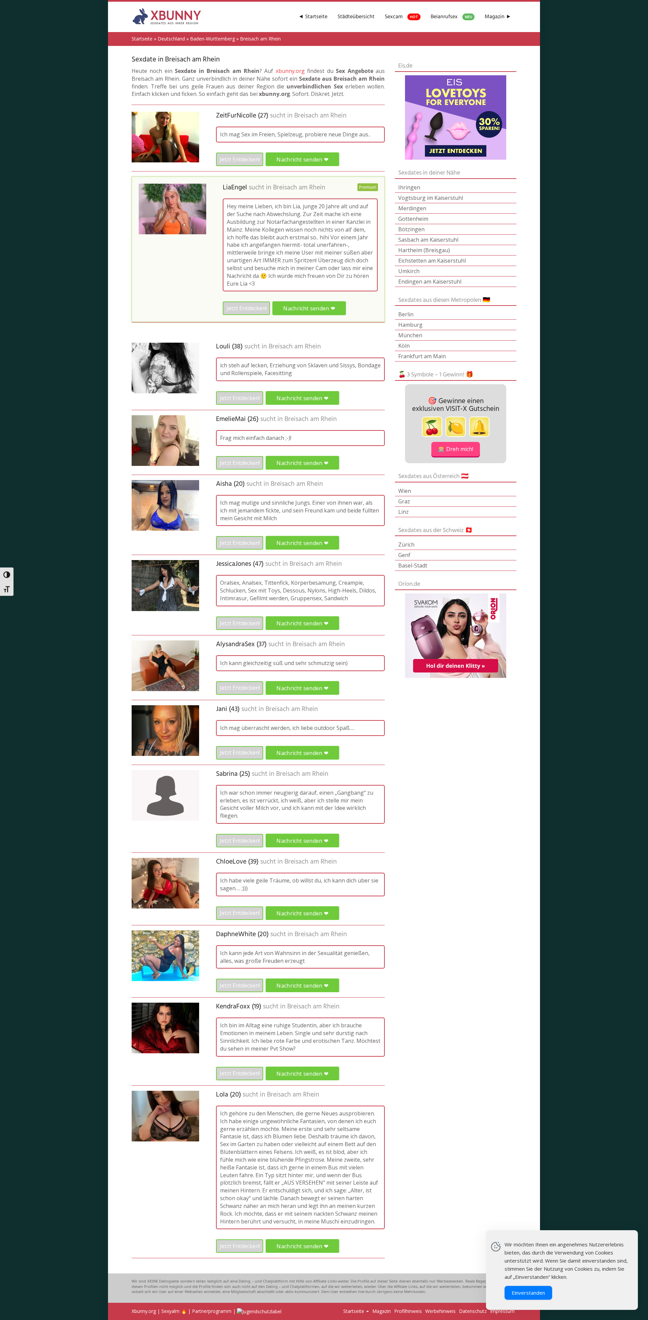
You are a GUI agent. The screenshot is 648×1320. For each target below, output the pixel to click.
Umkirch (409, 271)
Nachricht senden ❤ (302, 159)
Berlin (405, 314)
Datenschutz (473, 1311)
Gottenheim (413, 218)
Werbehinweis (440, 1311)
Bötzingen (411, 229)
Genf (404, 555)
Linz (403, 512)
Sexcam (401, 16)
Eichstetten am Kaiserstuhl (432, 260)
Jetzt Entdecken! (240, 159)
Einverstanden (528, 1292)
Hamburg (410, 324)
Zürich (406, 544)
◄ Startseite (312, 16)
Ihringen (409, 187)
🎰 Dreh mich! (455, 449)
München (410, 335)
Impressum (502, 1311)
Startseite (142, 38)
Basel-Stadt (412, 565)
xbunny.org (290, 71)
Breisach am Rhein (320, 116)
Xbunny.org (144, 1311)
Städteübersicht (356, 16)
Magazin (381, 1311)
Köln (404, 345)
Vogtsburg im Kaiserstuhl (430, 198)
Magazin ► (498, 16)
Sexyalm (170, 1311)
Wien (404, 491)
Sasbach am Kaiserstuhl (428, 239)
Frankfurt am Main (422, 356)
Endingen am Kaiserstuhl (429, 281)
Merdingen (412, 208)
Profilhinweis (408, 1311)
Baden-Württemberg (212, 38)
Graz (404, 501)
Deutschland (171, 38)
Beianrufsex (451, 16)
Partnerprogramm (212, 1311)
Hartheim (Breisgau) (424, 250)
